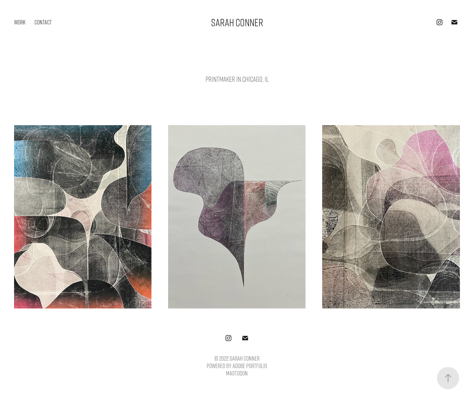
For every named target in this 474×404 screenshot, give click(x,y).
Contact (43, 22)
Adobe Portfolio (250, 366)
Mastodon (237, 373)
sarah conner (237, 22)
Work (20, 22)
